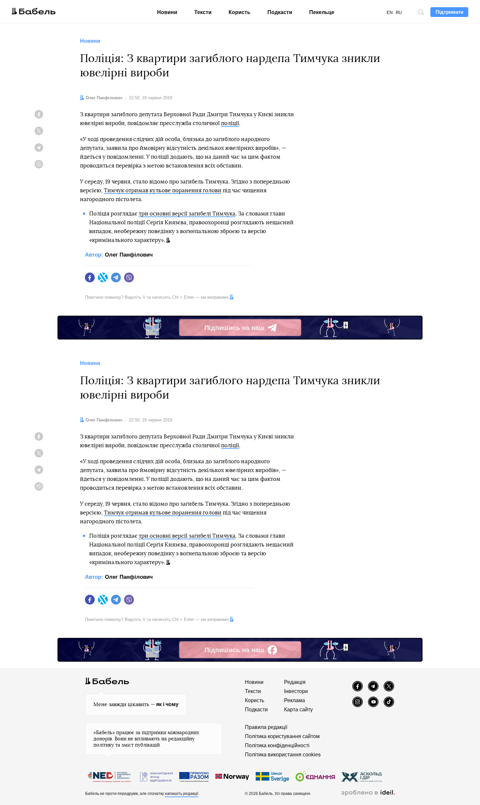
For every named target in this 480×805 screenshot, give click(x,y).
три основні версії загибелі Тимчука (187, 213)
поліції (230, 123)
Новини (167, 12)
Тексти (203, 12)
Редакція (295, 682)
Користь (239, 12)
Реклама (294, 700)
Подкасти (279, 12)
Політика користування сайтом (282, 736)
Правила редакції (266, 727)
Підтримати (449, 12)
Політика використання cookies (283, 754)
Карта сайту (298, 709)
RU (399, 12)
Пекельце (321, 12)
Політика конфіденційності (277, 745)
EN (389, 12)
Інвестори (296, 691)
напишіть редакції (181, 793)
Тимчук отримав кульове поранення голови (162, 190)
